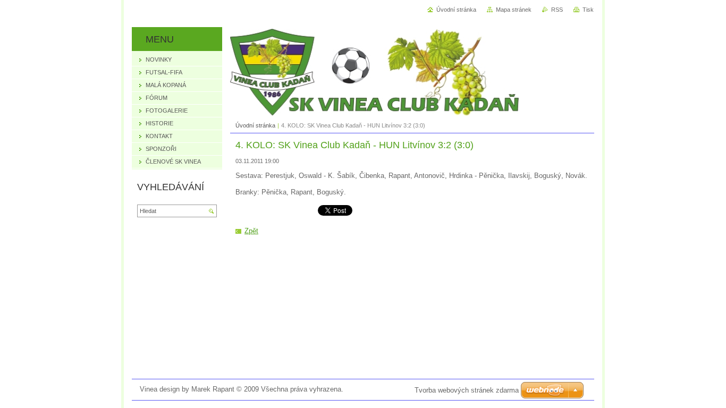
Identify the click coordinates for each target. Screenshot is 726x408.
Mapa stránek (513, 9)
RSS (557, 9)
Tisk (588, 9)
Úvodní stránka (255, 125)
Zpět (251, 231)
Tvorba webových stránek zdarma (467, 390)
